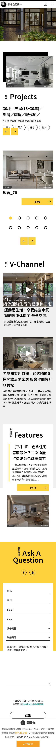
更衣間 (30, 120)
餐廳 (14, 120)
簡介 (20, 127)
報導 (32, 127)
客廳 (6, 120)
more (37, 201)
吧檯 (21, 120)
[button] (10, 217)
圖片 (8, 127)
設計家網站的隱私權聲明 (31, 704)
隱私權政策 (21, 733)
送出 (28, 715)
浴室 (38, 120)
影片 (44, 127)
